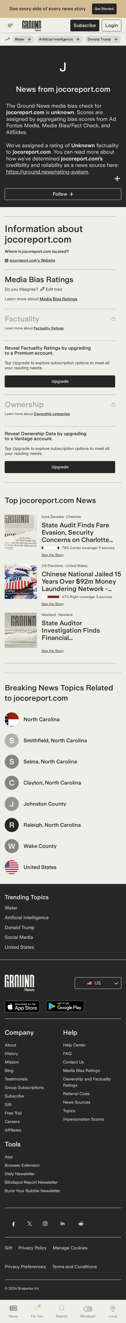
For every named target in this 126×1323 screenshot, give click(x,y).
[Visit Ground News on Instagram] (45, 1223)
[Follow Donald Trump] (116, 39)
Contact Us (73, 1062)
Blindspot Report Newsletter (31, 1182)
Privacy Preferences (25, 1266)
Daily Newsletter (20, 1173)
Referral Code (76, 1093)
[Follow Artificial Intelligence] (78, 39)
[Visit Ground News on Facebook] (13, 1223)
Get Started (104, 9)
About (10, 1045)
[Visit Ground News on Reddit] (81, 1223)
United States (19, 947)
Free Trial (13, 1113)
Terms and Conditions (74, 1266)
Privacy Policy (32, 1248)
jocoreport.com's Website (32, 260)
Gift (8, 1104)
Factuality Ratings (49, 328)
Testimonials (16, 1079)
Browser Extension (22, 1165)
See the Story (53, 555)
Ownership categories (52, 414)
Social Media (19, 937)
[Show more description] (63, 178)
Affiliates (13, 1130)
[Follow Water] (29, 39)
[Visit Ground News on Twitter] (29, 1223)
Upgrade (60, 381)
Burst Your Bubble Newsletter (32, 1190)
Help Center (74, 1045)
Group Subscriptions (24, 1087)
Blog (9, 1070)
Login (111, 25)
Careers (12, 1121)
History (11, 1053)
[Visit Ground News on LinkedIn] (62, 1223)
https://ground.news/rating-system (47, 172)
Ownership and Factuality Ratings (87, 1082)
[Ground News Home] (31, 26)
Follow (60, 194)
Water (19, 39)
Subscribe (85, 25)
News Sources (76, 1102)
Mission (12, 1062)
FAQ (67, 1053)
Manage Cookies (70, 1248)
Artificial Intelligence (56, 39)
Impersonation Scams (83, 1119)
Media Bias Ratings (58, 299)
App (9, 1156)
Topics (69, 1110)
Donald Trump (99, 39)
